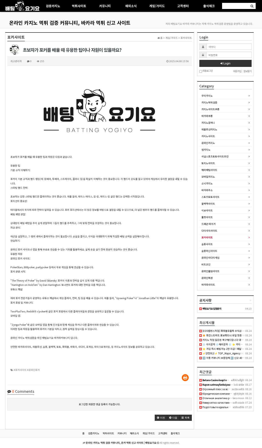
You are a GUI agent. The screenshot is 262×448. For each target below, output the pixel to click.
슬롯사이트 (207, 244)
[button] (161, 418)
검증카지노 (53, 6)
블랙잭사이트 (208, 203)
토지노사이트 (208, 163)
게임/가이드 (157, 6)
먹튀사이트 (79, 6)
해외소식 (131, 6)
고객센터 (183, 6)
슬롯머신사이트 (209, 251)
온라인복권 (207, 278)
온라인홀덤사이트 (210, 271)
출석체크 (209, 6)
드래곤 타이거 (208, 224)
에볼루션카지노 (209, 129)
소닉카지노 (207, 183)
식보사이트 (207, 210)
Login (226, 63)
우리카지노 (207, 95)
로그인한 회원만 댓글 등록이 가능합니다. (99, 404)
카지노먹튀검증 (209, 102)
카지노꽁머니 (208, 122)
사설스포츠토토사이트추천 (214, 156)
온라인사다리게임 (210, 257)
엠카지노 (205, 149)
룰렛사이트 (207, 217)
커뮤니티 (105, 6)
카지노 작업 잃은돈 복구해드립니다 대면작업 (225, 339)
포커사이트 (207, 237)
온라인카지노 (208, 143)
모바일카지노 (208, 176)
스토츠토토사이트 (210, 197)
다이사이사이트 (209, 230)
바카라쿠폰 (207, 116)
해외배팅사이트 (209, 170)
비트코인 (205, 264)
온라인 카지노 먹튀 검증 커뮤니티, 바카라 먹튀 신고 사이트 (69, 22)
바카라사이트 (208, 284)
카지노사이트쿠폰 (210, 109)
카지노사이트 (208, 136)
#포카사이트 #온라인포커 (27, 370)
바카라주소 (207, 190)
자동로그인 (207, 70)
